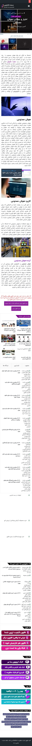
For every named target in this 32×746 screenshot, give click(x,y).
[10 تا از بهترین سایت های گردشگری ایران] (25, 447)
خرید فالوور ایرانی (16, 308)
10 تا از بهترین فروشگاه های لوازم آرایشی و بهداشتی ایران (12, 481)
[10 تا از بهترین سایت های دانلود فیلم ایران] (25, 375)
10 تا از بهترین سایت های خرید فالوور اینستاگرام (12, 383)
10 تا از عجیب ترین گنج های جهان (12, 604)
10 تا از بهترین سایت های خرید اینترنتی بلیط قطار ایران (12, 468)
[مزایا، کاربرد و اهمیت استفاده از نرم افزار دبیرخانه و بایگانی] (24, 323)
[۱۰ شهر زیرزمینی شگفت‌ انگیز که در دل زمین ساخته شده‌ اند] (26, 570)
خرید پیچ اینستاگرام (9, 724)
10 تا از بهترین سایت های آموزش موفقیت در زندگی (12, 419)
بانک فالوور (16, 724)
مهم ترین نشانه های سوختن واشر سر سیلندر (9, 344)
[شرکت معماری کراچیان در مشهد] (8, 352)
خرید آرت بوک (23, 716)
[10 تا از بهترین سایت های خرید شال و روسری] (25, 459)
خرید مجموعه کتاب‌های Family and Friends (11, 722)
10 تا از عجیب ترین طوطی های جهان (11, 593)
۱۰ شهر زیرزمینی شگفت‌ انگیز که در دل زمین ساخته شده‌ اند (11, 568)
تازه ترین (16, 366)
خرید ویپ (17, 716)
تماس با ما (16, 743)
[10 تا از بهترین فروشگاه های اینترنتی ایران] (25, 435)
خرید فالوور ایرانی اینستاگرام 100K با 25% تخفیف (16, 303)
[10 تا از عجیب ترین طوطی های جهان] (26, 597)
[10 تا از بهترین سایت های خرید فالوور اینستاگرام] (25, 387)
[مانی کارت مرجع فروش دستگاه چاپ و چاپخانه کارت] (8, 323)
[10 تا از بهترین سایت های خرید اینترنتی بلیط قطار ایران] (25, 472)
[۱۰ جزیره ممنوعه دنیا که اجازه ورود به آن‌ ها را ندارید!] (26, 577)
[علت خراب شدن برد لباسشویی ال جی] (24, 352)
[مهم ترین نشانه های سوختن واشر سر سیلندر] (8, 338)
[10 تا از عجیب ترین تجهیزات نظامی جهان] (26, 586)
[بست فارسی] (7, 6)
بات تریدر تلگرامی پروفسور (10, 719)
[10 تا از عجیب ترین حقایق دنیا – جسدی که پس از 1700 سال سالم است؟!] (26, 617)
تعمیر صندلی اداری (23, 724)
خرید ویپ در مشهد (10, 716)
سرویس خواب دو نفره (26, 722)
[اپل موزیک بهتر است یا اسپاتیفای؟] (24, 338)
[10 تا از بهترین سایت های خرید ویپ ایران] (25, 412)
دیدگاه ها (5, 366)
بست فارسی (20, 13)
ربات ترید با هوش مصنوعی (22, 719)
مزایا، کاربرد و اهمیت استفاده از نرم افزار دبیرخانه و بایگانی (24, 330)
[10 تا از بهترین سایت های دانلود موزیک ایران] (25, 401)
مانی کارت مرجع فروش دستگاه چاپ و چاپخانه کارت (9, 330)
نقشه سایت (5, 740)
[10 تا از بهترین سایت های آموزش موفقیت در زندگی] (25, 422)
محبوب (27, 366)
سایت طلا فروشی (6, 714)
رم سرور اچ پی (14, 714)
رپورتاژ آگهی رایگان (12, 13)
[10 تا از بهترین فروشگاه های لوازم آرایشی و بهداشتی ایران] (25, 485)
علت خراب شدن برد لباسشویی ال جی (26, 358)
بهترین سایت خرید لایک (16, 727)
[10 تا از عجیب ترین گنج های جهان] (26, 607)
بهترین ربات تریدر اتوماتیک (23, 714)
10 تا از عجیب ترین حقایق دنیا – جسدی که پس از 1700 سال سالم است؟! (12, 614)
